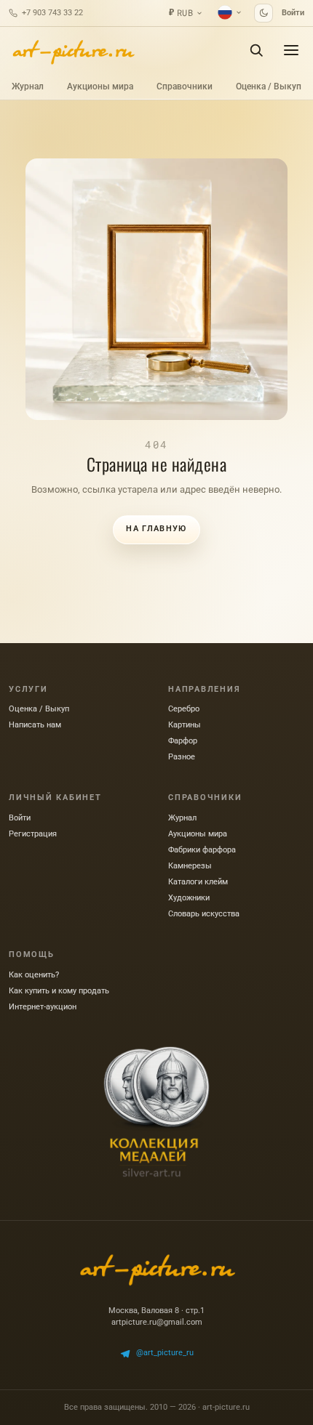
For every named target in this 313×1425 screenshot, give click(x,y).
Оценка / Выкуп (268, 86)
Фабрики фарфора (202, 850)
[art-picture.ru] (73, 50)
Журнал (28, 86)
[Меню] (291, 50)
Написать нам (35, 725)
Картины (184, 725)
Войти (293, 12)
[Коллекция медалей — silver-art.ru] (156, 1111)
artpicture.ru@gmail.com (156, 1322)
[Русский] (230, 12)
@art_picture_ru (165, 1352)
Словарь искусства (203, 914)
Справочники (184, 86)
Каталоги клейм (198, 882)
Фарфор (182, 741)
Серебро (183, 709)
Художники (189, 898)
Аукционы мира (100, 86)
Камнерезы (190, 866)
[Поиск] (256, 50)
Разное (181, 757)
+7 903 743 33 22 (52, 12)
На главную (156, 528)
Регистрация (33, 834)
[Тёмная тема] (263, 13)
